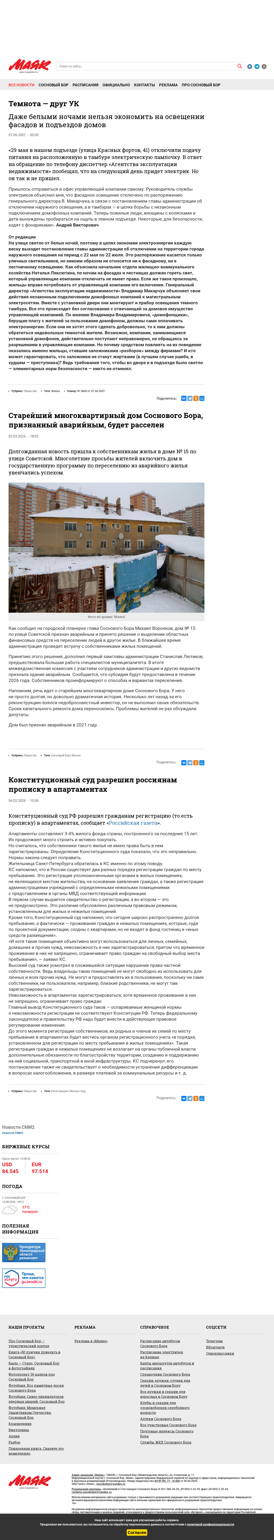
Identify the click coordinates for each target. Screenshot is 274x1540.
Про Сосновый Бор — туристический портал (29, 1343)
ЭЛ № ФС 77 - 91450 (167, 1481)
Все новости (21, 85)
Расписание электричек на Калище (161, 1354)
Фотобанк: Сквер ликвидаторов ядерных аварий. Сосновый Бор (37, 1399)
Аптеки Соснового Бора (160, 1418)
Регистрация (59, 1091)
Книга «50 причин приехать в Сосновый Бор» (34, 1354)
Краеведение (20, 1423)
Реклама (168, 85)
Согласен (137, 1532)
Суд (83, 1091)
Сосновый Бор (53, 85)
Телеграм (214, 1341)
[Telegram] (189, 398)
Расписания (85, 85)
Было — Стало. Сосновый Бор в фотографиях (34, 1365)
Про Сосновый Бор (201, 85)
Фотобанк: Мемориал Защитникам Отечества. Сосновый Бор (30, 1412)
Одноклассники (220, 1353)
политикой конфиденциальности (210, 1524)
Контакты (144, 85)
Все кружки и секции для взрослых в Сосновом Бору (163, 1394)
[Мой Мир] (201, 398)
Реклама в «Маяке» (91, 1341)
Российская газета (133, 822)
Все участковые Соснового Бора (168, 1425)
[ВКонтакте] (183, 398)
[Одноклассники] (195, 398)
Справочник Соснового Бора (165, 1374)
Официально (116, 85)
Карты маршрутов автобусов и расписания (167, 1365)
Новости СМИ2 (12, 1133)
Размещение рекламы (86, 1489)
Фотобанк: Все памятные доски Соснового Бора (36, 1388)
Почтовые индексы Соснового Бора (167, 1433)
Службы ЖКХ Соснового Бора (165, 1442)
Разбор (14, 1442)
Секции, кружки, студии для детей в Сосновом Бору (165, 1383)
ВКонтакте (215, 1347)
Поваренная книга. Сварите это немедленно (36, 1451)
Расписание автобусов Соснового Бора (160, 1343)
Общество (30, 391)
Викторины (19, 1430)
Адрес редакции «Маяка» (88, 1475)
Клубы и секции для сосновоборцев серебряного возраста (165, 1407)
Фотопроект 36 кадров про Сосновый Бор (32, 1376)
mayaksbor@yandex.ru (110, 1484)
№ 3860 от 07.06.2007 (91, 391)
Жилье (55, 391)
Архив (14, 1436)
